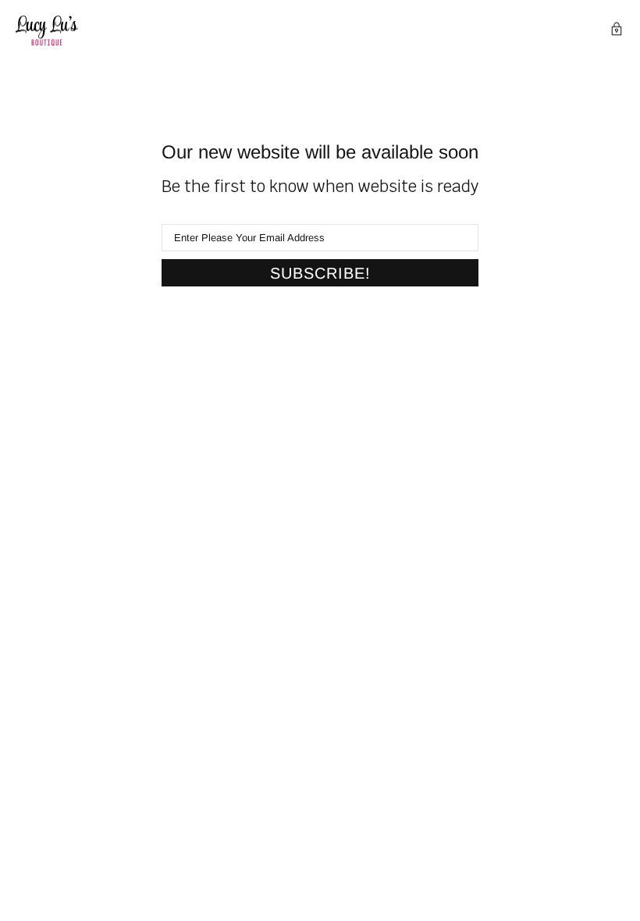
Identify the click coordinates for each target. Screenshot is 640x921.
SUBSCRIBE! (320, 273)
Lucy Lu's (47, 31)
